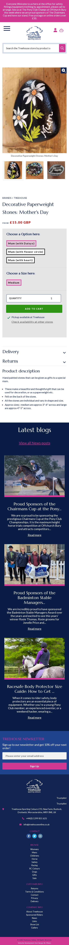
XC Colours (34, 868)
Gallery (34, 927)
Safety (35, 862)
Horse (34, 859)
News (34, 918)
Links (34, 921)
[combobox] (34, 48)
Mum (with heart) (21, 260)
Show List (34, 924)
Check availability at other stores (32, 321)
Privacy (34, 898)
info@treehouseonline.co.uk (37, 824)
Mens (34, 852)
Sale (34, 878)
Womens (34, 849)
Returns (10, 361)
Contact (34, 895)
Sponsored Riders (34, 915)
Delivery (11, 351)
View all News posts (34, 443)
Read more (34, 535)
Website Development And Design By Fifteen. (34, 943)
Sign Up (34, 766)
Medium (14, 283)
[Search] (62, 48)
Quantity (15, 298)
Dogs (34, 871)
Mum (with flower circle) (26, 252)
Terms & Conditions (34, 891)
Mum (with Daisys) (22, 244)
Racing (34, 865)
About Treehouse (34, 911)
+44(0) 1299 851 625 (36, 818)
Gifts (34, 875)
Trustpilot (61, 798)
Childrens (34, 855)
